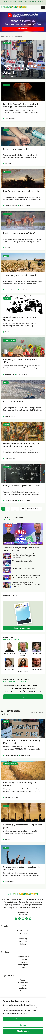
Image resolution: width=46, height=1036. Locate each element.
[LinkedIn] (30, 918)
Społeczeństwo (23, 930)
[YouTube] (23, 918)
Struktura (23, 962)
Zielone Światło (23, 957)
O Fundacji (23, 959)
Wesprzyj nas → (23, 697)
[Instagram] (19, 918)
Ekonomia (23, 941)
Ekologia (23, 936)
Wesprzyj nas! (23, 965)
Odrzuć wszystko (23, 1031)
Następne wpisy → (34, 509)
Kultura (23, 944)
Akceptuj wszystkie (23, 1019)
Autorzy (23, 985)
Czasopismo (23, 983)
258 (22, 509)
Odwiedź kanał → (23, 29)
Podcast (23, 980)
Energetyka (23, 933)
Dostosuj (23, 1025)
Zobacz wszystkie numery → (23, 628)
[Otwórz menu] (43, 8)
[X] (26, 918)
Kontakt (23, 991)
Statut (23, 967)
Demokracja (23, 939)
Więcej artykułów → (37, 712)
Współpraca (23, 988)
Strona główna (6, 36)
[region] (23, 1016)
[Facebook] (16, 918)
